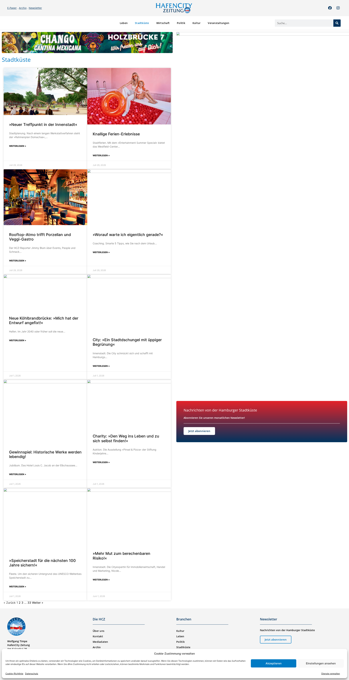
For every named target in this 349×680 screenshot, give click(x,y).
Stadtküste (142, 23)
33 (29, 602)
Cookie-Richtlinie (14, 673)
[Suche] (337, 23)
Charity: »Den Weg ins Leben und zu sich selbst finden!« (126, 438)
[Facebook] (330, 8)
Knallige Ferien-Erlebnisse (116, 134)
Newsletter (35, 8)
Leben (124, 23)
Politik (181, 23)
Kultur (196, 23)
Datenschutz (31, 673)
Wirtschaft (163, 23)
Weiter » (37, 602)
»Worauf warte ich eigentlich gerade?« (128, 234)
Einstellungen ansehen (321, 663)
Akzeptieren (274, 663)
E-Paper (12, 8)
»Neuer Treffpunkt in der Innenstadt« (43, 124)
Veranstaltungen (218, 23)
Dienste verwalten (330, 673)
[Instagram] (338, 8)
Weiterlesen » (17, 146)
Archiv (23, 8)
